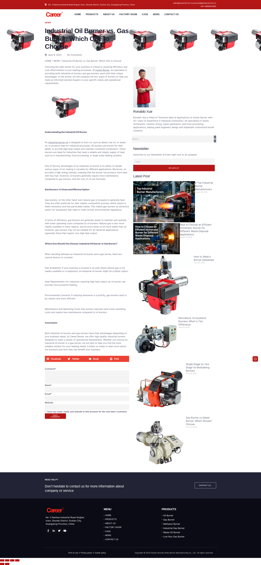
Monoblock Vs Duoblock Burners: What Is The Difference (192, 321)
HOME (77, 14)
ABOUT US (109, 14)
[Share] (7, 560)
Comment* (50, 369)
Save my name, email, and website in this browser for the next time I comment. (87, 412)
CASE (145, 14)
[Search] (215, 139)
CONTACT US (171, 14)
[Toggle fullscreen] (12, 560)
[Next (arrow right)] (7, 564)
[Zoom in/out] (17, 560)
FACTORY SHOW (128, 14)
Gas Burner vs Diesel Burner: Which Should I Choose (199, 421)
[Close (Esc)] (2, 560)
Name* (48, 385)
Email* (48, 394)
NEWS (156, 14)
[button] (55, 359)
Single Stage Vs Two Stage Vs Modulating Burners (197, 367)
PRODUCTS (92, 14)
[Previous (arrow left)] (2, 564)
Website (49, 403)
